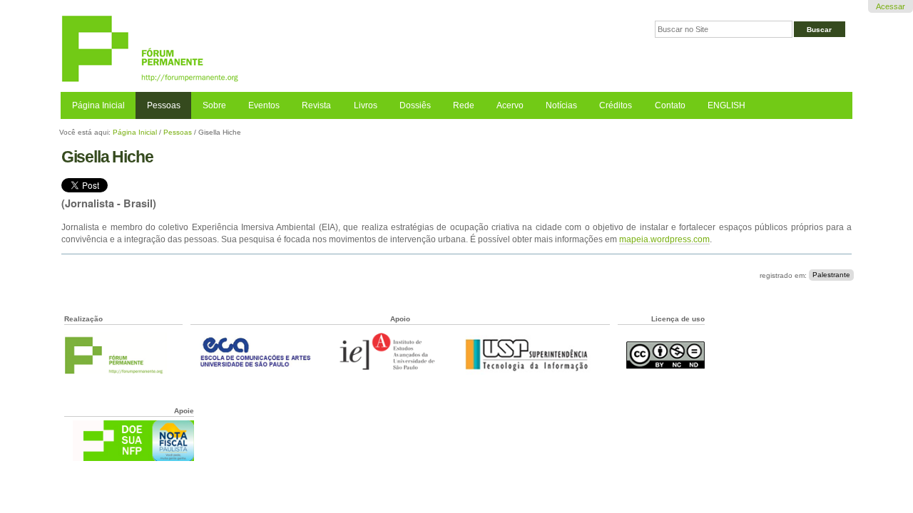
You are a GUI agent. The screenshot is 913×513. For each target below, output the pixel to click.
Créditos (615, 105)
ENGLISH (726, 105)
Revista (316, 105)
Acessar (890, 6)
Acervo (510, 105)
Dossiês (415, 105)
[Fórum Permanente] (258, 49)
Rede (463, 105)
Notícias (561, 105)
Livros (365, 105)
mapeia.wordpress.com (664, 239)
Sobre (214, 105)
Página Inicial (98, 105)
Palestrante (831, 275)
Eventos (264, 105)
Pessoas (163, 105)
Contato (670, 105)
